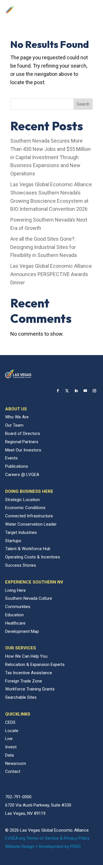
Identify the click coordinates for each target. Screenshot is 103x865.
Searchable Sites (21, 697)
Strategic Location (22, 499)
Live (9, 738)
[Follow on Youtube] (85, 390)
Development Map (22, 631)
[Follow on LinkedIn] (76, 390)
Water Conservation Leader (31, 524)
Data (9, 755)
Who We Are (17, 417)
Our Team (14, 425)
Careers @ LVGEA (22, 474)
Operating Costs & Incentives (32, 557)
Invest (11, 746)
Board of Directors (22, 433)
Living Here (15, 590)
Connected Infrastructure (29, 515)
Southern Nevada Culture (28, 598)
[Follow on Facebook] (57, 390)
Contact (12, 771)
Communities (17, 606)
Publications (16, 466)
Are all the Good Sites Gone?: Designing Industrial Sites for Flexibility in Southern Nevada (43, 247)
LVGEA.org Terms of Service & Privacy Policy (47, 838)
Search (83, 104)
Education (14, 614)
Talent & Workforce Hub (27, 548)
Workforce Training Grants (30, 689)
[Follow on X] (67, 390)
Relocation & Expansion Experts (35, 664)
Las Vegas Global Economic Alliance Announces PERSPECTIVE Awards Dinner (51, 274)
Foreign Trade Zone (23, 681)
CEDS (10, 722)
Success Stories (20, 565)
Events (11, 458)
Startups (13, 540)
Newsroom (15, 763)
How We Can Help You (26, 656)
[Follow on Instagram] (94, 390)
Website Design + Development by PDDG (43, 846)
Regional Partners (21, 441)
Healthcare (15, 623)
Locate (11, 730)
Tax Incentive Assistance (28, 672)
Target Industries (21, 532)
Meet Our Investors (23, 450)
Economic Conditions (25, 507)
